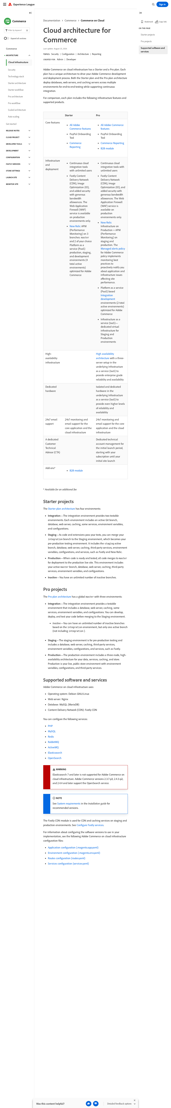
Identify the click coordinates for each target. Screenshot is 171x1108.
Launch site (11, 177)
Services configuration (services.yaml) (68, 863)
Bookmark (149, 21)
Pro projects (146, 41)
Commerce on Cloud (92, 20)
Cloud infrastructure (18, 62)
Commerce (70, 20)
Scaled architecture (17, 109)
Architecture (83, 54)
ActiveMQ (53, 747)
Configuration (68, 54)
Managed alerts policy (113, 248)
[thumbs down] (96, 1103)
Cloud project (12, 137)
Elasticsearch (55, 752)
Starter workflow (16, 89)
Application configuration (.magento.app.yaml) (73, 847)
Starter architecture (17, 83)
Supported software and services (153, 49)
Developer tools (14, 144)
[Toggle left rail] (30, 13)
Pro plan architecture (59, 596)
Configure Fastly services (90, 825)
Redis (51, 736)
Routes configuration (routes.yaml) (66, 858)
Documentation (51, 20)
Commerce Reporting (112, 143)
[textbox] (17, 30)
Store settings (13, 171)
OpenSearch (54, 758)
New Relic (75, 226)
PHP (50, 726)
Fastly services (13, 164)
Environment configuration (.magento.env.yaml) (74, 852)
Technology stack (16, 76)
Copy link (163, 21)
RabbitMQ (53, 742)
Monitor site (12, 184)
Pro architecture (15, 96)
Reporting (96, 54)
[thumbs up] (88, 1103)
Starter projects (148, 34)
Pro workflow (14, 103)
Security (55, 54)
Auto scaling (13, 116)
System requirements (68, 803)
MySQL (52, 731)
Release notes (13, 130)
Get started (11, 123)
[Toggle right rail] (140, 13)
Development (12, 151)
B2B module (107, 148)
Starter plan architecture (61, 508)
